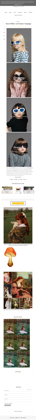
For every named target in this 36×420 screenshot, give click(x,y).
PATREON (30, 12)
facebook (12, 417)
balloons (14, 170)
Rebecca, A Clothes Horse (17, 26)
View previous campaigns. (8, 403)
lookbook (17, 21)
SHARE (12, 179)
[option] (7, 190)
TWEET (16, 179)
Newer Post (16, 203)
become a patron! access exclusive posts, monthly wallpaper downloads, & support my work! (16, 309)
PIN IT (25, 179)
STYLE (15, 12)
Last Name (6, 398)
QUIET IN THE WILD (18, 15)
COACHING (20, 12)
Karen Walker (13, 167)
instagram (24, 417)
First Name (6, 394)
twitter (18, 417)
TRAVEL (25, 12)
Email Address (6, 390)
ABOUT (10, 12)
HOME (6, 12)
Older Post (21, 203)
